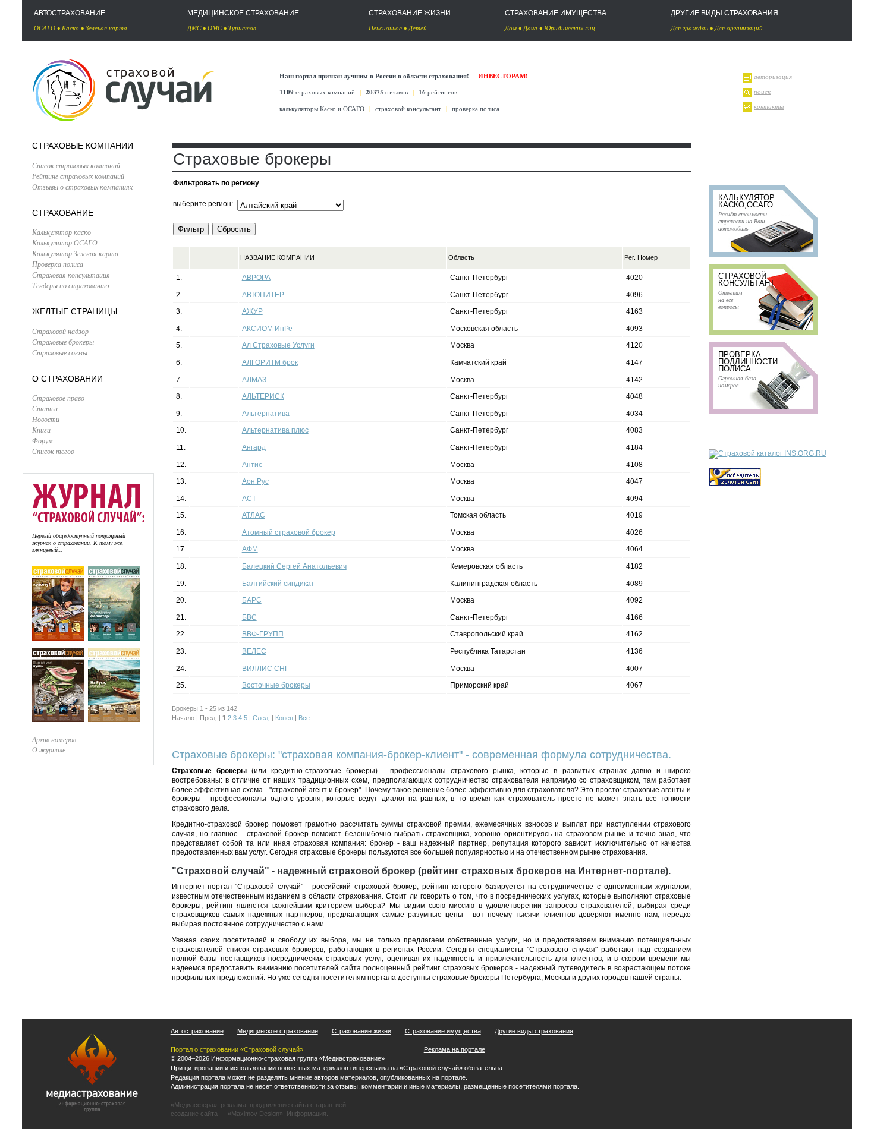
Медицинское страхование (243, 13)
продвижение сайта (279, 1104)
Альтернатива (266, 413)
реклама (233, 1104)
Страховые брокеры (63, 341)
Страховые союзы (59, 352)
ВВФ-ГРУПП (263, 634)
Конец (284, 717)
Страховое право (58, 397)
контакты (769, 106)
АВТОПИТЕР (263, 295)
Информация (306, 1113)
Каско (70, 27)
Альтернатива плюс (275, 430)
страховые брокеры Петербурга (486, 977)
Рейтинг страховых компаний (78, 176)
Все (304, 717)
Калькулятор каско (61, 232)
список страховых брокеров (275, 949)
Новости (45, 419)
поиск (762, 91)
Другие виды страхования (724, 13)
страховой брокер (278, 834)
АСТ (249, 498)
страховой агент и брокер (315, 790)
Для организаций (739, 27)
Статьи (45, 408)
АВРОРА (256, 277)
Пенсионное (385, 27)
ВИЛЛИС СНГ (265, 668)
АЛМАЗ (254, 380)
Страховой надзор (60, 331)
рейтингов (438, 91)
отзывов (387, 91)
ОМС (215, 27)
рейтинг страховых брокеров (463, 968)
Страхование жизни (410, 13)
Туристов (242, 27)
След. (261, 717)
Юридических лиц (569, 27)
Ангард (254, 447)
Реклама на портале (454, 1049)
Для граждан (689, 27)
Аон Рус (255, 481)
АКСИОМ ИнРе (267, 328)
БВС (249, 617)
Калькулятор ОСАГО (65, 242)
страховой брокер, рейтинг (401, 886)
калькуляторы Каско (307, 108)
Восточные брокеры (276, 685)
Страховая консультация (71, 274)
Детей (417, 27)
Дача (530, 27)
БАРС (252, 600)
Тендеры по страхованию (70, 285)
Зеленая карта (106, 27)
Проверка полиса (57, 264)
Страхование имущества (555, 13)
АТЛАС (253, 515)
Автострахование (69, 13)
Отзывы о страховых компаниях (82, 186)
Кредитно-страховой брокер (220, 824)
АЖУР (252, 311)
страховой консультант (408, 108)
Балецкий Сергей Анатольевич (294, 566)
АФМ (250, 549)
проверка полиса (475, 108)
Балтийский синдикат (278, 583)
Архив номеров (54, 739)
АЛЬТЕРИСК (263, 396)
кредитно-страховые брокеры (323, 771)
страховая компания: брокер (343, 843)
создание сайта (194, 1113)
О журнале (48, 749)
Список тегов (53, 451)
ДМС (194, 27)
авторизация (773, 76)
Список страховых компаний (76, 165)
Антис (252, 465)
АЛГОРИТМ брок (270, 362)
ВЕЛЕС (254, 651)
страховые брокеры (333, 852)
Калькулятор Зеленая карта (75, 253)
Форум (42, 440)
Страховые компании (82, 145)
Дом (511, 27)
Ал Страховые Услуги (278, 345)
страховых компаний (317, 91)
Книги (41, 429)
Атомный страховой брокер (288, 532)
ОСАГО (44, 27)
